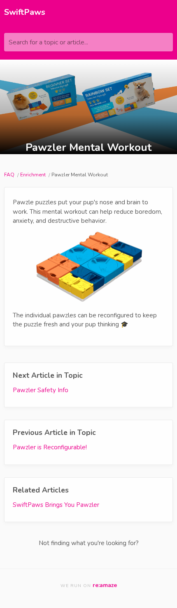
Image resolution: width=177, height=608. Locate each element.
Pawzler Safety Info (40, 390)
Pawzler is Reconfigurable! (50, 447)
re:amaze (105, 585)
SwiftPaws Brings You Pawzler (56, 505)
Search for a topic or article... (48, 42)
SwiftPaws (24, 12)
